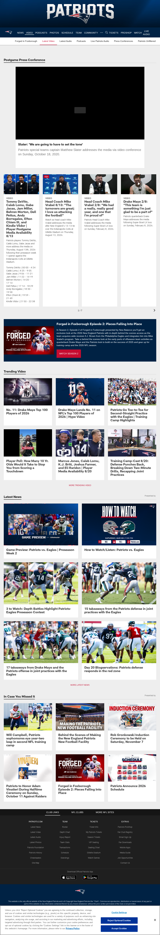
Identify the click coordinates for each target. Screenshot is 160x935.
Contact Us (125, 863)
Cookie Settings (119, 912)
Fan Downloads (125, 842)
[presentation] (155, 310)
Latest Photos (35, 842)
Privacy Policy (58, 928)
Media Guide (125, 852)
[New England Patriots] (80, 892)
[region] (80, 920)
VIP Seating (94, 842)
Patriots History (35, 852)
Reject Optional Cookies (119, 920)
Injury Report (65, 837)
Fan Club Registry (125, 832)
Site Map (35, 863)
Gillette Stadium (94, 852)
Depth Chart (65, 832)
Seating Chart (94, 847)
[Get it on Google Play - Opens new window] (90, 879)
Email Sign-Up (125, 837)
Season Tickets (94, 837)
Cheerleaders (35, 858)
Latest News (36, 827)
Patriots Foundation (35, 847)
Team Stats (65, 842)
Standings (65, 858)
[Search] (106, 32)
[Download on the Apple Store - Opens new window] (69, 877)
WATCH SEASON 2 (68, 353)
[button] (80, 110)
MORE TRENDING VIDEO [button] (80, 485)
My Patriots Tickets (94, 832)
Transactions (65, 847)
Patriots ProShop (125, 827)
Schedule (65, 852)
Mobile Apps (125, 847)
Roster (65, 827)
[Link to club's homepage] (8, 32)
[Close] (155, 920)
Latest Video (35, 832)
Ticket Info (94, 827)
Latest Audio (35, 837)
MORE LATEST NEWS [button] (80, 685)
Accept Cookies (119, 928)
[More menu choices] (101, 32)
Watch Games (94, 858)
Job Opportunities (125, 858)
